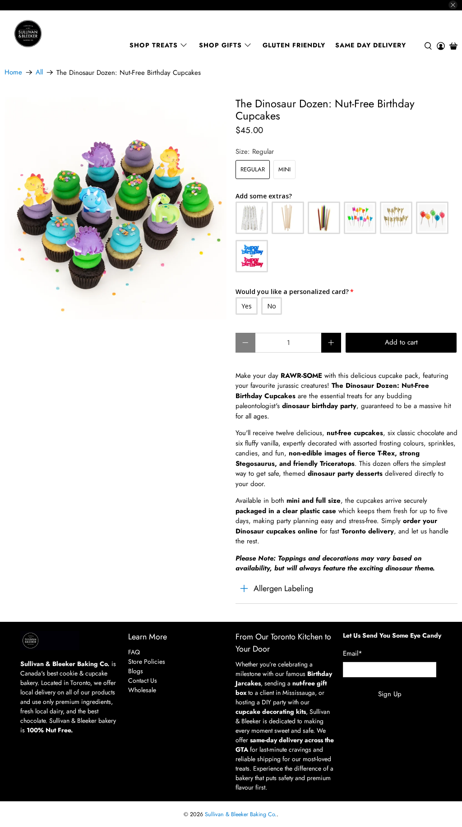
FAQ (134, 652)
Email (352, 653)
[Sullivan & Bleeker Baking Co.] (59, 33)
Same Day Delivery (370, 45)
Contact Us (142, 680)
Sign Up (390, 694)
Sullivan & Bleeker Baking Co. (241, 814)
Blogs (135, 670)
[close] (452, 4)
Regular (252, 169)
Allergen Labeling (283, 588)
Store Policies (146, 661)
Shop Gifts (220, 45)
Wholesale (142, 689)
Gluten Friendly (294, 45)
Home (13, 72)
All (39, 72)
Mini (284, 169)
